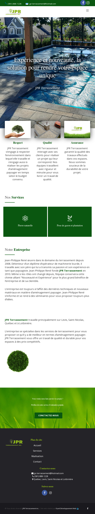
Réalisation (37, 456)
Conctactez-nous (48, 415)
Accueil (37, 445)
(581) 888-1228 (14, 3)
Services (37, 450)
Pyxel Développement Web (66, 508)
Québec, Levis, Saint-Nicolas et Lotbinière (53, 479)
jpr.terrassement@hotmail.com (42, 3)
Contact (37, 461)
